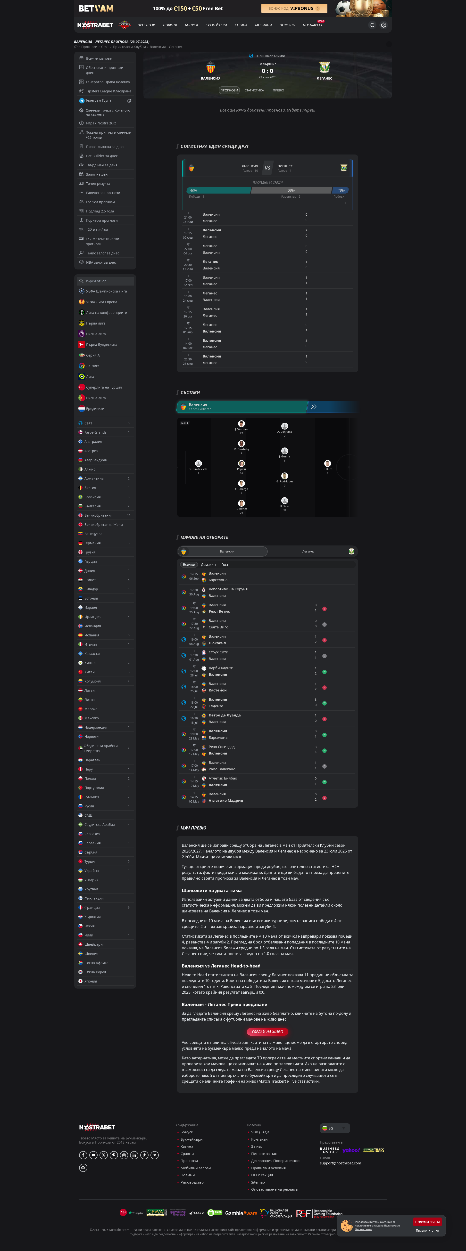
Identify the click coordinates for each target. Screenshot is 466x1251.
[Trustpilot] (136, 1213)
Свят (105, 46)
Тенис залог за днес (102, 253)
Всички (189, 564)
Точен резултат (99, 183)
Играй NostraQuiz (101, 123)
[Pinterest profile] (114, 1155)
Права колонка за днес (105, 146)
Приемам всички (427, 1222)
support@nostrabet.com (340, 1163)
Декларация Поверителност (276, 1160)
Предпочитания (427, 1230)
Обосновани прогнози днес (104, 70)
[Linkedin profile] (134, 1155)
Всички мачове (99, 58)
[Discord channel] (83, 1168)
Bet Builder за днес (102, 156)
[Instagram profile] (124, 1155)
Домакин (208, 564)
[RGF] (319, 1215)
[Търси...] (372, 25)
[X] (104, 1155)
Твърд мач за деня (101, 165)
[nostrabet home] (97, 1127)
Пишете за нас (264, 1153)
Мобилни (263, 25)
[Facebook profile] (83, 1155)
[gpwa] (157, 1213)
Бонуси (191, 25)
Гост (225, 564)
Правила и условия (268, 1168)
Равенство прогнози (103, 192)
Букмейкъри (216, 25)
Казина (241, 25)
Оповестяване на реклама (274, 1189)
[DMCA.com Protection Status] (215, 1213)
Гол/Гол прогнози (100, 202)
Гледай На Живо (267, 1031)
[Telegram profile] (154, 1155)
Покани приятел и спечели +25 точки (108, 135)
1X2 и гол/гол (97, 229)
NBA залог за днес (101, 262)
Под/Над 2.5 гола (100, 211)
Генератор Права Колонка (108, 82)
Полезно (287, 25)
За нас (256, 1146)
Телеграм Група (98, 100)
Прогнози (146, 25)
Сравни (187, 1153)
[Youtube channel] (93, 1155)
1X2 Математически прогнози (102, 241)
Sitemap (258, 1182)
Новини (170, 25)
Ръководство (192, 1182)
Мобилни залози (196, 1168)
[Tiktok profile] (144, 1155)
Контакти (259, 1139)
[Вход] (383, 25)
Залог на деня (97, 174)
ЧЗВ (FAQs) (261, 1132)
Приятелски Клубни (129, 46)
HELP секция (262, 1175)
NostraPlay (312, 25)
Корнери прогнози (102, 220)
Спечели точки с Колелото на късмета (108, 112)
